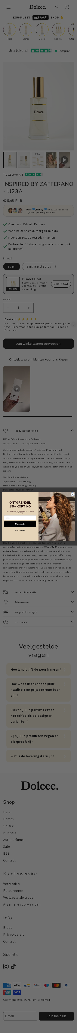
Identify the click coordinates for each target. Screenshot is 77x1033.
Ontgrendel (20, 524)
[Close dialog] (72, 494)
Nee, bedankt (20, 530)
